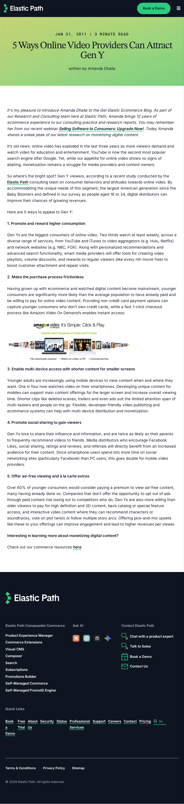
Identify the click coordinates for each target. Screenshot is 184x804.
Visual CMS (14, 649)
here (77, 547)
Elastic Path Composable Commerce (35, 625)
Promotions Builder (20, 676)
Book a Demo (154, 8)
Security (47, 721)
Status (62, 721)
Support (99, 721)
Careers (114, 721)
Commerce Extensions (23, 642)
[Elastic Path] (23, 8)
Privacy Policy (54, 768)
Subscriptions (16, 669)
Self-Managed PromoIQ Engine (30, 690)
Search (11, 663)
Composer (13, 656)
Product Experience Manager (29, 635)
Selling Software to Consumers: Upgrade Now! (101, 128)
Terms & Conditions (20, 768)
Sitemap (78, 768)
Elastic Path (17, 182)
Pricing (145, 721)
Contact (130, 721)
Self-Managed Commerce (26, 683)
